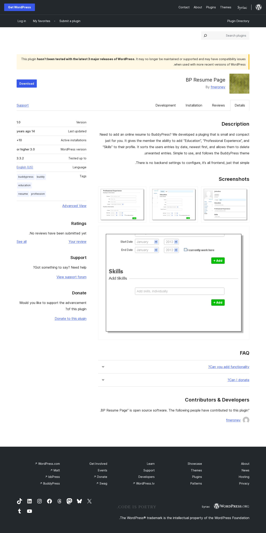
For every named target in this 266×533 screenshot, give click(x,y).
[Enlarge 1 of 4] (244, 192)
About (245, 463)
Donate (100, 476)
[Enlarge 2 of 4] (192, 192)
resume (23, 193)
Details (240, 105)
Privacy (244, 483)
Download (26, 83)
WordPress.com (47, 463)
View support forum (71, 277)
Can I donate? (238, 380)
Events (102, 470)
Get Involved (98, 463)
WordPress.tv (144, 483)
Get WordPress (19, 7)
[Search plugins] (205, 35)
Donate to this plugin (70, 318)
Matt (55, 470)
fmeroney (218, 87)
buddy (41, 176)
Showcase (195, 463)
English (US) (25, 167)
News (245, 470)
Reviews (218, 105)
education (24, 185)
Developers (146, 476)
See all (22, 241)
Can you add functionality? (228, 367)
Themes (196, 470)
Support (23, 105)
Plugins (197, 476)
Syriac (206, 506)
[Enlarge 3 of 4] (141, 192)
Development (165, 105)
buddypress (25, 176)
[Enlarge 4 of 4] (244, 231)
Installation (194, 105)
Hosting (244, 476)
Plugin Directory (238, 21)
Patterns (196, 483)
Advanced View (74, 206)
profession (38, 193)
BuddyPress (50, 483)
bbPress (52, 476)
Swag (101, 483)
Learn (151, 463)
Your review (77, 241)
